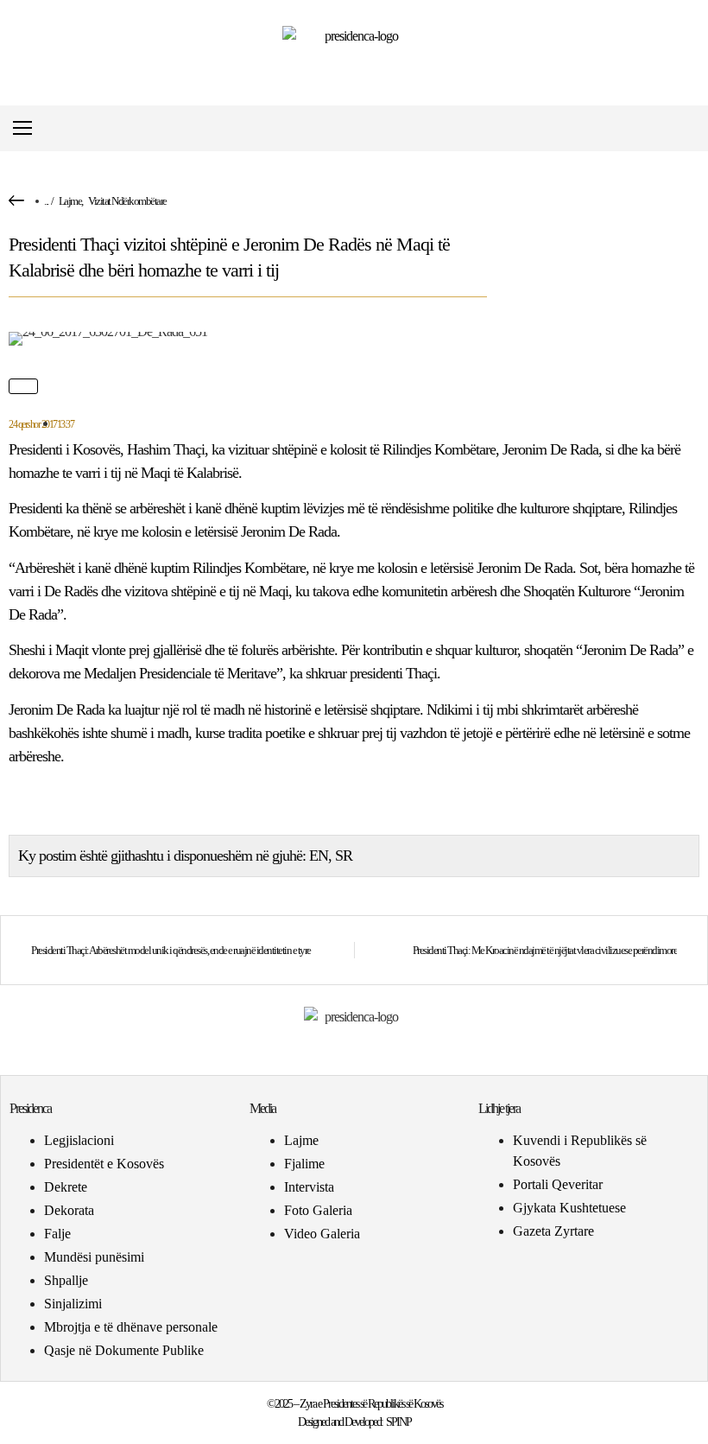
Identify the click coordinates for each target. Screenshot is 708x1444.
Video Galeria (322, 1233)
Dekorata (69, 1210)
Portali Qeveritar (558, 1184)
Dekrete (65, 1187)
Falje (57, 1233)
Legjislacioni (79, 1140)
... (46, 200)
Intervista (309, 1187)
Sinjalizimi (73, 1303)
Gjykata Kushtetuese (569, 1207)
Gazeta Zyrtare (553, 1231)
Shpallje (66, 1280)
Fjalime (304, 1163)
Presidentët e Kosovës (104, 1163)
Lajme (70, 200)
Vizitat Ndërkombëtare (127, 200)
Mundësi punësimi (94, 1257)
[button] (685, 128)
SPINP (398, 1421)
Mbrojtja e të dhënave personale (131, 1327)
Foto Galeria (318, 1210)
